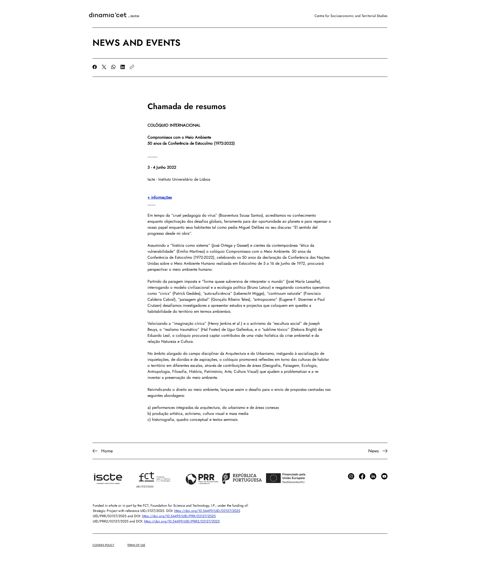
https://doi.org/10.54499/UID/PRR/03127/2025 (179, 515)
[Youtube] (384, 476)
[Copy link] (132, 67)
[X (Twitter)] (104, 67)
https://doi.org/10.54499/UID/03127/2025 (207, 510)
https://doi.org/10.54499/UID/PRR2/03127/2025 (182, 521)
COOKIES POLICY (103, 545)
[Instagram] (351, 476)
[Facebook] (94, 67)
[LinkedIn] (122, 67)
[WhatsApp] (113, 67)
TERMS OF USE (136, 545)
